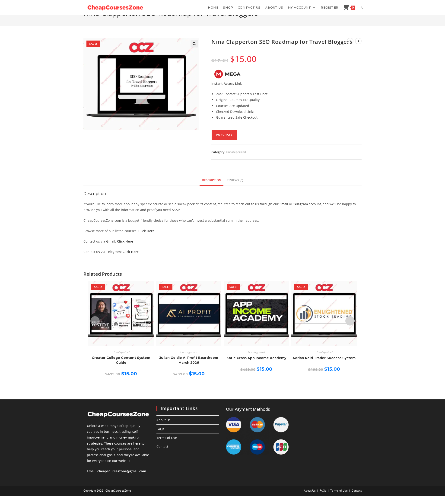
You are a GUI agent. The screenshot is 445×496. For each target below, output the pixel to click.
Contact (162, 446)
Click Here (146, 231)
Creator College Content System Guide (121, 360)
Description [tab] (211, 180)
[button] (194, 43)
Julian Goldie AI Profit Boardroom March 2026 (188, 360)
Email (284, 204)
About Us (163, 420)
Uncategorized (236, 152)
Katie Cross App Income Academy (256, 358)
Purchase (224, 135)
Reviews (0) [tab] (235, 180)
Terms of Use (166, 438)
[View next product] (358, 41)
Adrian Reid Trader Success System (324, 358)
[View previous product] (350, 41)
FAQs (160, 429)
